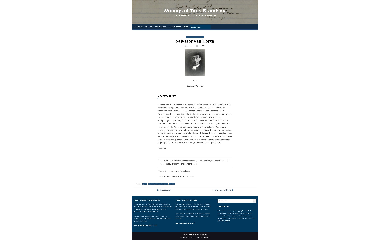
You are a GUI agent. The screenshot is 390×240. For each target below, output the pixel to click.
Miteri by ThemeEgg (204, 237)
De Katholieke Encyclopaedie (158, 184)
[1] (158, 99)
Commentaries (175, 27)
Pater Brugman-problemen (222, 190)
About (185, 27)
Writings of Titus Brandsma (195, 10)
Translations (160, 27)
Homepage (138, 27)
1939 (145, 184)
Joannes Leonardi (164, 190)
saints (173, 184)
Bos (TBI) (202, 46)
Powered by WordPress (187, 237)
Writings (148, 27)
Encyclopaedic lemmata (195, 37)
